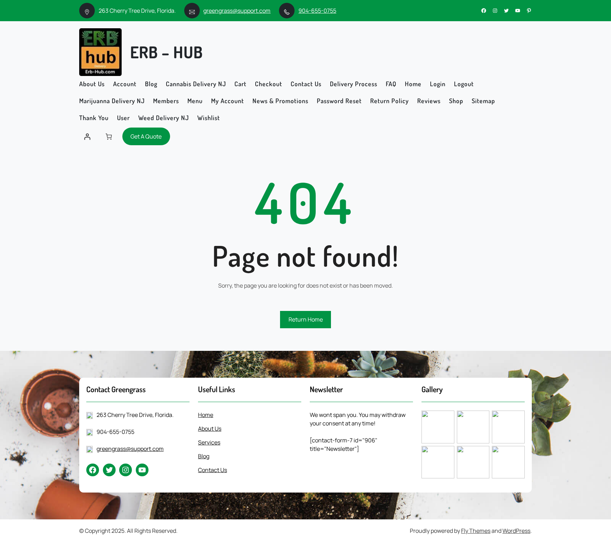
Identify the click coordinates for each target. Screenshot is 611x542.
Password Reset (339, 101)
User (123, 118)
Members (166, 101)
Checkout (268, 84)
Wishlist (208, 118)
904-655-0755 (317, 10)
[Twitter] (506, 10)
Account (124, 84)
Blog (151, 84)
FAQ (391, 84)
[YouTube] (517, 10)
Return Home (306, 319)
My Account (227, 101)
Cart (240, 84)
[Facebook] (484, 10)
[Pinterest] (529, 10)
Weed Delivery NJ (163, 118)
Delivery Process (353, 84)
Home (413, 84)
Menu (195, 101)
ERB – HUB (166, 52)
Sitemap (483, 101)
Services (209, 442)
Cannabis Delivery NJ (196, 84)
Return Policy (389, 101)
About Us (92, 84)
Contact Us (306, 84)
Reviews (429, 101)
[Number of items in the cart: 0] (109, 137)
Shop (456, 101)
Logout (464, 84)
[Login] (87, 137)
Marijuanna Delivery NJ (112, 101)
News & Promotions (280, 101)
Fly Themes (475, 531)
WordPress (516, 531)
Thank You (94, 118)
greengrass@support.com (236, 10)
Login (438, 84)
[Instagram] (495, 10)
